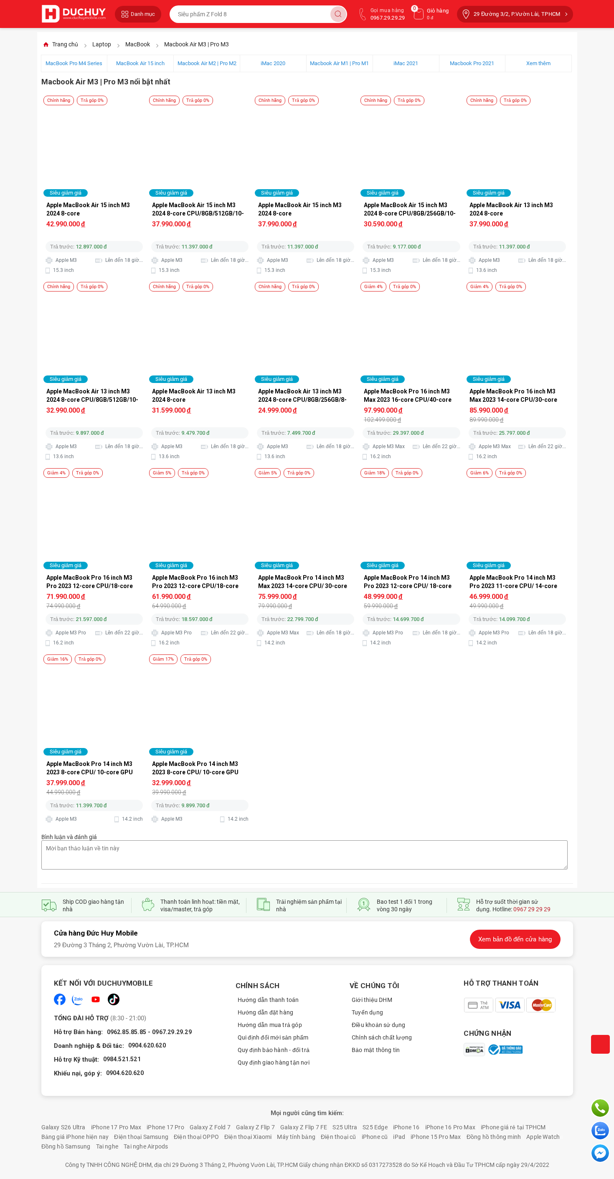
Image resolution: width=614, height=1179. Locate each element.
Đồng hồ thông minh (494, 1136)
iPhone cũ (375, 1136)
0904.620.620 (147, 1045)
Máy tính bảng (296, 1136)
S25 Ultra (344, 1127)
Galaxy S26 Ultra (63, 1127)
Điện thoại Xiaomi (247, 1136)
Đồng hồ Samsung (66, 1146)
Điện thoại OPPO (196, 1136)
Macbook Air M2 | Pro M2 (207, 63)
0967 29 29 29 (532, 909)
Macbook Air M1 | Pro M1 (339, 63)
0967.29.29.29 (172, 1032)
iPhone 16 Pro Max (450, 1127)
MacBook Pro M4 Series (74, 63)
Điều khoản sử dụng (379, 1025)
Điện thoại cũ (338, 1136)
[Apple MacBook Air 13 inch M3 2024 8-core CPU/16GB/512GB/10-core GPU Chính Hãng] (517, 107)
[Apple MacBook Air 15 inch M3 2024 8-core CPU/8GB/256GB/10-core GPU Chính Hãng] (411, 107)
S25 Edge (375, 1127)
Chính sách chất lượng (382, 1037)
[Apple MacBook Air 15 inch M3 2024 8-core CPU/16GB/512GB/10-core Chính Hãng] (94, 107)
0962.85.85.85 (127, 1032)
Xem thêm (538, 63)
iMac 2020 (273, 63)
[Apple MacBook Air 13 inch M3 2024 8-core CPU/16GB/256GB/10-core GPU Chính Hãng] (200, 294)
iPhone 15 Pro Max (436, 1136)
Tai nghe (107, 1146)
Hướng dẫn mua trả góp (270, 1025)
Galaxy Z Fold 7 (210, 1127)
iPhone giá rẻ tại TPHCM (513, 1127)
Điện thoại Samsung (141, 1136)
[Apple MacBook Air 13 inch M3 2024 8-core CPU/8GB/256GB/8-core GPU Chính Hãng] (306, 294)
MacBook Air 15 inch (140, 63)
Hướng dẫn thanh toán (268, 999)
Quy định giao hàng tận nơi (274, 1062)
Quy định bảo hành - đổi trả (274, 1050)
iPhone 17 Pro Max (116, 1127)
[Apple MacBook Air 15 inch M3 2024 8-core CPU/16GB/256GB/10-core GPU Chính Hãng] (306, 107)
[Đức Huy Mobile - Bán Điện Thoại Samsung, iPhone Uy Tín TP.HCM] (74, 14)
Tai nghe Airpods (146, 1146)
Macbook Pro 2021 (472, 63)
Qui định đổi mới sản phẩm (273, 1037)
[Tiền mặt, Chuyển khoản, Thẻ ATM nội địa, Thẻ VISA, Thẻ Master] (509, 1005)
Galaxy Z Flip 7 (255, 1127)
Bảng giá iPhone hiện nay (75, 1136)
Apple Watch (543, 1136)
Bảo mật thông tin (376, 1050)
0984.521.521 (122, 1059)
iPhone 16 (406, 1127)
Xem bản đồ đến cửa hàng (515, 939)
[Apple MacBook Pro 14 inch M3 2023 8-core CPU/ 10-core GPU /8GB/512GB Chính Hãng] (200, 666)
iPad (399, 1136)
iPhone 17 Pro (165, 1127)
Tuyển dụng (367, 1012)
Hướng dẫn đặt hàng (266, 1012)
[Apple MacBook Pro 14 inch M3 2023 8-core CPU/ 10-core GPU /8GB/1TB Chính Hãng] (94, 666)
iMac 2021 (405, 63)
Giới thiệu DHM (372, 999)
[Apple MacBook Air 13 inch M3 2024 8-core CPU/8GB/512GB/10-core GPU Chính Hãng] (94, 294)
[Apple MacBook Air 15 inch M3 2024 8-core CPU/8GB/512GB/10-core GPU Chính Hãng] (200, 107)
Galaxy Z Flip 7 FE (303, 1127)
